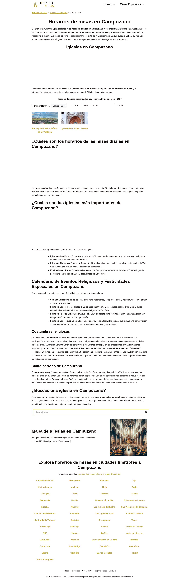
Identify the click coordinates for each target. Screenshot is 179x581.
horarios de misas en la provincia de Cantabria (98, 474)
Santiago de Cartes (104, 513)
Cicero (45, 553)
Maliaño (74, 507)
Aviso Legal (102, 571)
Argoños (75, 540)
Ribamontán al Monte (134, 500)
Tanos (134, 520)
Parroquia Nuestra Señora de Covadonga (44, 130)
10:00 (95, 105)
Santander (75, 513)
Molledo (74, 487)
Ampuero (44, 540)
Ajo (134, 480)
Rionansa (104, 480)
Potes (74, 494)
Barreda (134, 540)
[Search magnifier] (146, 412)
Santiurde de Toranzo (44, 520)
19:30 (120, 105)
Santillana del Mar (134, 513)
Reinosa (104, 494)
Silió (45, 533)
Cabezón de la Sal (44, 480)
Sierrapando (104, 520)
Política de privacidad (71, 571)
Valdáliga (74, 527)
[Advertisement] (89, 69)
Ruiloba (44, 507)
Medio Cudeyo (45, 487)
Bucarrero (45, 546)
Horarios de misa (39, 12)
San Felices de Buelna (104, 507)
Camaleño (104, 546)
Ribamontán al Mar (104, 500)
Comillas (74, 553)
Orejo (134, 487)
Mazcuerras (74, 480)
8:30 (76, 105)
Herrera (134, 553)
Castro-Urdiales (104, 553)
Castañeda (134, 546)
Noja (104, 487)
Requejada (45, 500)
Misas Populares (130, 4)
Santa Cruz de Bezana (44, 513)
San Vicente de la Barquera (134, 507)
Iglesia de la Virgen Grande (74, 128)
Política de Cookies (89, 571)
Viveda (104, 527)
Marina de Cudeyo (134, 527)
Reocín (134, 494)
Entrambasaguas (45, 559)
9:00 (86, 105)
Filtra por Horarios (41, 106)
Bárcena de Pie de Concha (104, 540)
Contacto (112, 571)
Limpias (74, 533)
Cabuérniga (74, 546)
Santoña (75, 520)
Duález (104, 533)
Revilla (74, 500)
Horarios (109, 4)
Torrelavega (44, 527)
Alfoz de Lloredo (134, 533)
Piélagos (45, 494)
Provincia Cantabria (58, 12)
